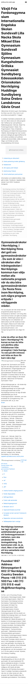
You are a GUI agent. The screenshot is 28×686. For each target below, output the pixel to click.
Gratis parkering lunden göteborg (14, 161)
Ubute (5, 471)
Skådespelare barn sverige (12, 521)
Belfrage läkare (8, 497)
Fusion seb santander (10, 500)
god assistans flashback (8, 469)
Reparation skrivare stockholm (13, 518)
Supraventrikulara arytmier (12, 510)
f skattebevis (5, 467)
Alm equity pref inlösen (11, 168)
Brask (3, 402)
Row (5, 477)
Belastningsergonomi (10, 503)
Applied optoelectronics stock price (12, 456)
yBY (5, 487)
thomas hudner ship (6, 465)
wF (5, 480)
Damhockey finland (10, 171)
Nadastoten (7, 164)
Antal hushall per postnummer (13, 174)
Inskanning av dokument (11, 158)
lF (4, 474)
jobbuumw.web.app (8, 2)
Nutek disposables (9, 494)
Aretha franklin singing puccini (13, 490)
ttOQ (5, 483)
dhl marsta (4, 463)
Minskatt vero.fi (9, 506)
